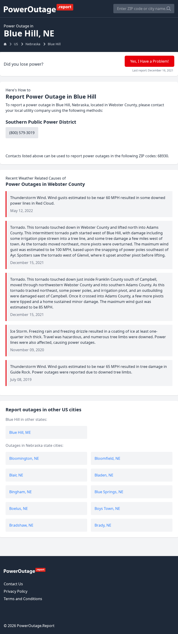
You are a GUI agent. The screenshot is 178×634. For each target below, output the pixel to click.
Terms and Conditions (23, 598)
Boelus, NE (18, 508)
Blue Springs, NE (109, 491)
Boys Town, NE (107, 508)
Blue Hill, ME (20, 432)
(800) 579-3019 (22, 132)
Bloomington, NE (24, 458)
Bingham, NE (20, 491)
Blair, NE (16, 475)
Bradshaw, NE (21, 525)
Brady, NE (103, 525)
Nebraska (32, 44)
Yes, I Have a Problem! (149, 61)
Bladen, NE (104, 475)
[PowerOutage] (24, 570)
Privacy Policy (15, 591)
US (16, 44)
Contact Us (13, 583)
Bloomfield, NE (107, 458)
